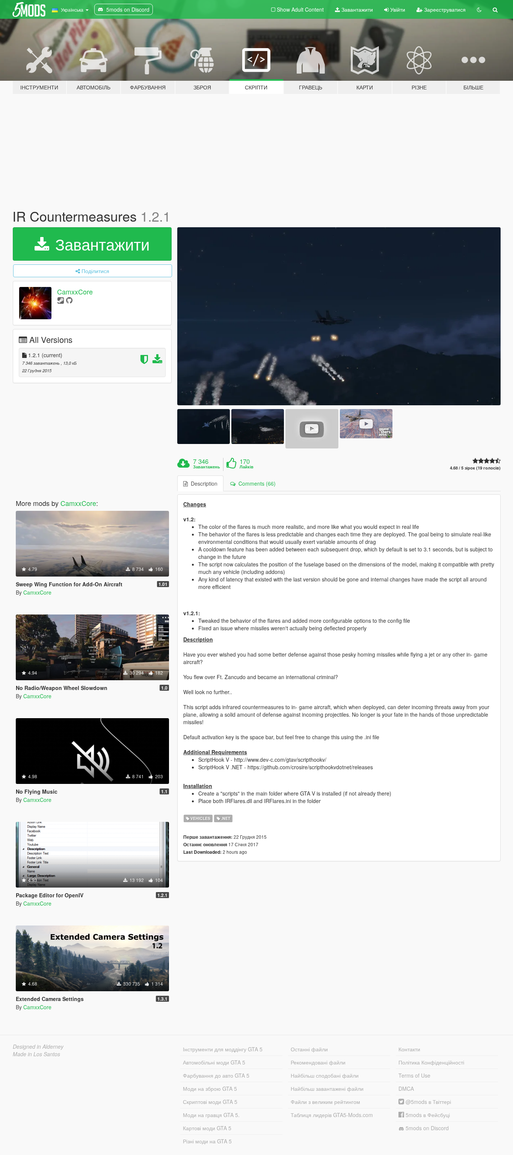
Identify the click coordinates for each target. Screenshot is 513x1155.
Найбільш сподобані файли (325, 1075)
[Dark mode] (479, 9)
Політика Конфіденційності (431, 1062)
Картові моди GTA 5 (207, 1128)
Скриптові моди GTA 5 (210, 1101)
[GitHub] (69, 299)
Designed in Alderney (38, 1046)
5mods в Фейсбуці (427, 1115)
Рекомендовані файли (318, 1062)
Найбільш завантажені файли (327, 1088)
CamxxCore (75, 291)
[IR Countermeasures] (339, 316)
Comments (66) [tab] (255, 483)
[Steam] (60, 299)
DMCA (406, 1088)
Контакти (409, 1049)
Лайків (246, 467)
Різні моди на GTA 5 (207, 1141)
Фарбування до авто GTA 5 (216, 1075)
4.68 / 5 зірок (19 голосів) (475, 468)
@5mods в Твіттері (427, 1101)
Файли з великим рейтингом (325, 1101)
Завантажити (356, 9)
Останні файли (309, 1049)
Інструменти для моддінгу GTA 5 (223, 1049)
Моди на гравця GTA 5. (211, 1115)
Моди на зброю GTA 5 (210, 1088)
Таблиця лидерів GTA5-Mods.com (332, 1115)
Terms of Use (414, 1075)
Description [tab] (202, 483)
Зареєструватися (444, 9)
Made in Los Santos (36, 1054)
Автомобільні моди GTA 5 (214, 1062)
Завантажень (206, 467)
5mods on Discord (426, 1128)
